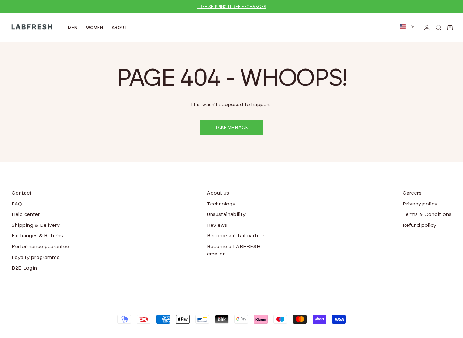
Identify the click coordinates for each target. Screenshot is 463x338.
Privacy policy (420, 203)
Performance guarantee (40, 246)
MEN (72, 27)
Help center (26, 214)
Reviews (217, 225)
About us (218, 193)
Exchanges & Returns (37, 235)
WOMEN (94, 27)
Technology (221, 203)
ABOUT (119, 27)
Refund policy (419, 225)
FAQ (17, 203)
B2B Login (24, 268)
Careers (412, 193)
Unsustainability (226, 214)
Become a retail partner (235, 235)
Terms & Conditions (427, 214)
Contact (22, 193)
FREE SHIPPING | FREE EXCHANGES (231, 7)
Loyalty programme (36, 257)
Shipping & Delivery (36, 225)
